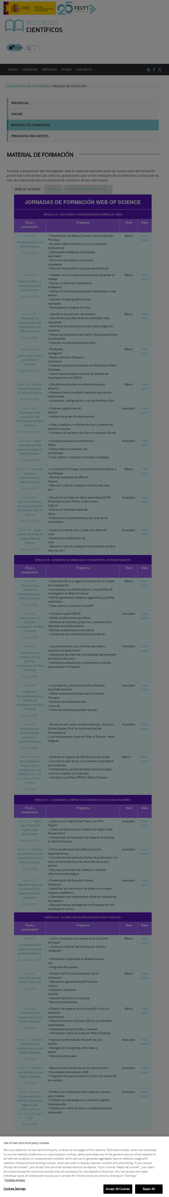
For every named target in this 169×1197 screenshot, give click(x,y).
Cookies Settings (15, 1189)
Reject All (149, 1189)
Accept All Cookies (118, 1189)
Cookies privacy (15, 1180)
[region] (84, 1166)
